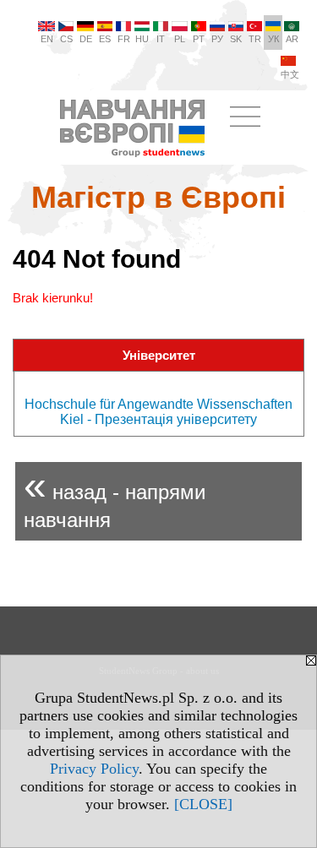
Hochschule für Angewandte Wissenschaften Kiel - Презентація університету (158, 412)
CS (66, 39)
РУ (217, 39)
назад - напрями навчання (114, 497)
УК (273, 39)
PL (179, 39)
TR (255, 39)
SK (236, 39)
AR (292, 39)
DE (85, 39)
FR (124, 39)
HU (142, 39)
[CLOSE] (203, 804)
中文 (290, 74)
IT (160, 39)
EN (47, 39)
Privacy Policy (94, 768)
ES (105, 39)
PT (199, 39)
